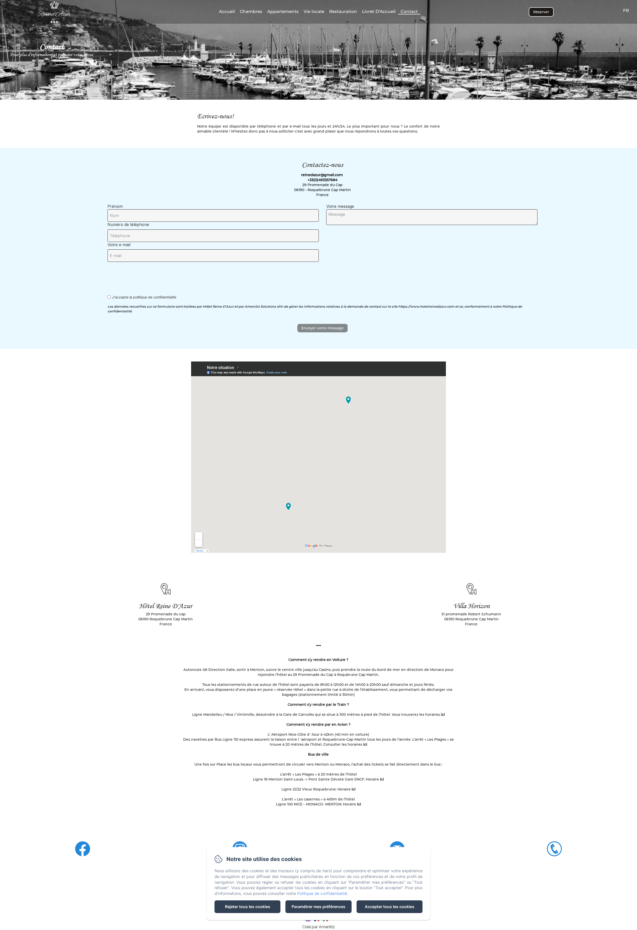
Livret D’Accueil (379, 11)
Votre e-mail (118, 244)
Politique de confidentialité (322, 893)
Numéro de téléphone (128, 224)
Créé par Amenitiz (318, 927)
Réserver (541, 12)
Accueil (227, 11)
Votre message (340, 206)
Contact (409, 11)
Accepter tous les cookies (389, 906)
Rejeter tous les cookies (247, 906)
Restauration (343, 11)
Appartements (283, 11)
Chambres (251, 11)
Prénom (115, 206)
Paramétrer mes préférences (318, 906)
